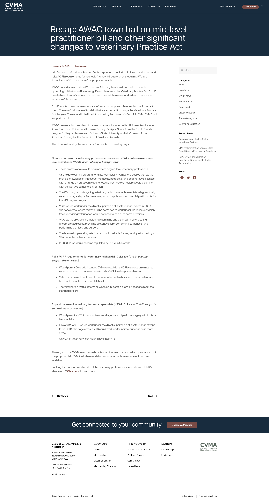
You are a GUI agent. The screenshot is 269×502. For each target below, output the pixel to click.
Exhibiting (166, 455)
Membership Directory (105, 466)
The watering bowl (188, 118)
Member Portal (227, 7)
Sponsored (184, 107)
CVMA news (185, 96)
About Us (116, 7)
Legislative (80, 66)
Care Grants (133, 461)
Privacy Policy (188, 496)
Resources (170, 7)
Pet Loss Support (136, 455)
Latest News (133, 466)
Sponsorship (167, 450)
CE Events (135, 7)
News (182, 85)
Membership (99, 7)
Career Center (101, 444)
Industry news (186, 102)
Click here (73, 371)
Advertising (166, 444)
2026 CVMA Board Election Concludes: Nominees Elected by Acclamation (195, 160)
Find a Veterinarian (136, 444)
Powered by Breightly (208, 496)
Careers (153, 7)
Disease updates (187, 113)
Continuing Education (189, 124)
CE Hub (97, 450)
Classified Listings (103, 461)
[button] (182, 177)
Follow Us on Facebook (139, 450)
